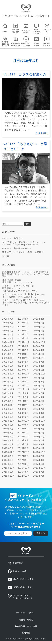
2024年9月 (7, 346)
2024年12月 (8, 342)
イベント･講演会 (26, 32)
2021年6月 (7, 397)
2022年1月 (38, 385)
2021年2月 (23, 401)
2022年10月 (39, 374)
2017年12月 (8, 452)
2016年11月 (24, 468)
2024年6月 (7, 350)
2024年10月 (39, 342)
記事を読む (41, 133)
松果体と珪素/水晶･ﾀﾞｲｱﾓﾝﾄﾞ (5, 44)
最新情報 (39, 252)
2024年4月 (38, 350)
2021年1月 (38, 401)
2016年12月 (8, 468)
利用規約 (26, 633)
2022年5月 (23, 381)
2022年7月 (38, 378)
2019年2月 (23, 432)
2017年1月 (38, 464)
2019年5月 (23, 429)
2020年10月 (39, 405)
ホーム (5, 31)
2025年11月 (24, 327)
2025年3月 (7, 338)
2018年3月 (7, 448)
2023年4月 (38, 366)
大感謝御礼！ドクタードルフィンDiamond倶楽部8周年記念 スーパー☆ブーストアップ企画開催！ (25, 274)
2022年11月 (24, 374)
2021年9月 (7, 393)
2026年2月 (23, 323)
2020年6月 (7, 413)
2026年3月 (7, 323)
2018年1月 (38, 448)
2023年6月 (7, 366)
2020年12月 (8, 405)
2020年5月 (23, 413)
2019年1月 (38, 432)
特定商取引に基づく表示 (26, 626)
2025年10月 (39, 327)
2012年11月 (24, 476)
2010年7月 (38, 476)
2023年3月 (7, 370)
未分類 (5, 256)
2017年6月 (7, 460)
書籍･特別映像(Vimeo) (15, 45)
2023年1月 (38, 370)
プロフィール (47, 31)
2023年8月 (23, 362)
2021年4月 (38, 397)
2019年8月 (23, 425)
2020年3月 (7, 417)
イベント (6, 238)
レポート (6, 248)
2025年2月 (23, 338)
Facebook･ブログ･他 (26, 45)
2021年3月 (7, 401)
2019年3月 (7, 432)
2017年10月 (39, 452)
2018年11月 (24, 436)
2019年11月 (24, 421)
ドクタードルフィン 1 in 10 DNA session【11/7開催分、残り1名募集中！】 (23, 295)
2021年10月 (39, 389)
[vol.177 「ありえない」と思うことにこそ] (26, 184)
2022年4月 (38, 381)
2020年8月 (23, 409)
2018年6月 (7, 444)
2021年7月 (38, 393)
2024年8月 (23, 346)
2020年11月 (24, 405)
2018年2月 (23, 448)
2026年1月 (38, 323)
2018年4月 (38, 444)
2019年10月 (39, 421)
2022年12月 (8, 374)
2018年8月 (23, 440)
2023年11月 (24, 358)
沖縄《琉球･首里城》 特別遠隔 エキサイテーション (17, 281)
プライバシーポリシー (26, 613)
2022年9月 (7, 378)
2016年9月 (7, 472)
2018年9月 (7, 440)
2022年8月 (23, 378)
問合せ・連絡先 (26, 620)
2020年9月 (7, 409)
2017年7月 (38, 456)
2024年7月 (38, 346)
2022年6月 (7, 381)
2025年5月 (23, 334)
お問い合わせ (36, 45)
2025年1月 (38, 338)
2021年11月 (24, 389)
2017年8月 (23, 456)
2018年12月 (8, 436)
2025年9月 (7, 331)
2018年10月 (39, 436)
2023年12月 (8, 358)
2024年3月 (7, 354)
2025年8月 (23, 331)
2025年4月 (38, 334)
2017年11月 (24, 452)
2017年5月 (23, 460)
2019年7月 (38, 425)
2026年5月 (23, 319)
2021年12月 (8, 389)
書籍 (29, 252)
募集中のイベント (23, 248)
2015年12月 (8, 476)
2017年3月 (7, 464)
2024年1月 (38, 354)
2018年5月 (23, 444)
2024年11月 (24, 342)
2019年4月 (38, 429)
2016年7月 (38, 472)
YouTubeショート (47, 45)
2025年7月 (38, 331)
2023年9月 (7, 362)
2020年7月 (38, 409)
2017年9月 (7, 456)
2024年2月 (23, 354)
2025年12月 (8, 327)
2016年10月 (39, 468)
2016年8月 (23, 472)
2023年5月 (23, 366)
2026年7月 (7, 319)
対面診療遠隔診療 (15, 31)
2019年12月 (8, 421)
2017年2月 (23, 464)
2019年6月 (7, 429)
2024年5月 (23, 350)
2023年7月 (38, 362)
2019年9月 (7, 425)
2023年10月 (39, 358)
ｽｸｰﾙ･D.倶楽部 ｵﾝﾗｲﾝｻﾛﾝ (36, 31)
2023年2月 (23, 370)
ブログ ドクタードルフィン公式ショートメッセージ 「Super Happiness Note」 (24, 243)
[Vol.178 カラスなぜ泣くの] (26, 109)
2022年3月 (7, 385)
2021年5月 (23, 397)
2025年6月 (7, 334)
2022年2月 (23, 385)
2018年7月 (38, 440)
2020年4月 (38, 413)
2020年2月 (23, 417)
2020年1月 (38, 417)
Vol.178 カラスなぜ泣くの (24, 74)
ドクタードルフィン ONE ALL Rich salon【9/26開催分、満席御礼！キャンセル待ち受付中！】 (26, 302)
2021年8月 (23, 393)
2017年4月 (38, 460)
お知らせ (18, 238)
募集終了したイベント (13, 252)
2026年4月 (38, 319)
